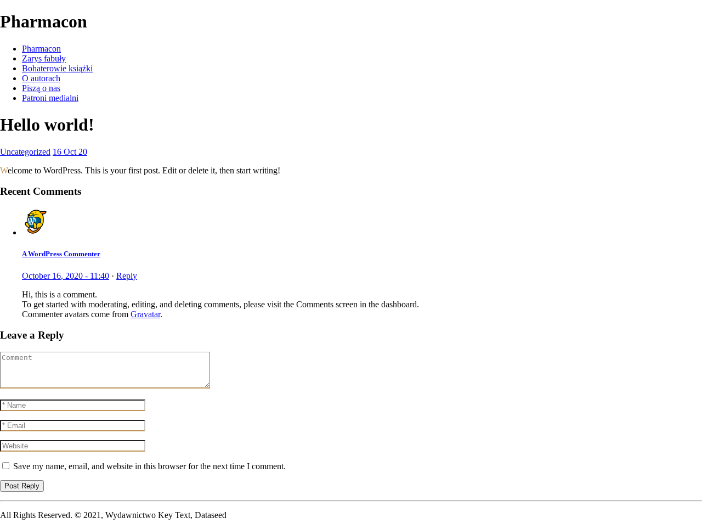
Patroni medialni (50, 98)
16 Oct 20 (70, 151)
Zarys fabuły (44, 58)
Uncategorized (25, 151)
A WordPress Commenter (61, 254)
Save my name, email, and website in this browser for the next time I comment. (149, 466)
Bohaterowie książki (57, 68)
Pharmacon (41, 48)
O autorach (41, 78)
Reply (126, 275)
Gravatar (145, 314)
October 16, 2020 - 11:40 (65, 275)
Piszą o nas (41, 88)
